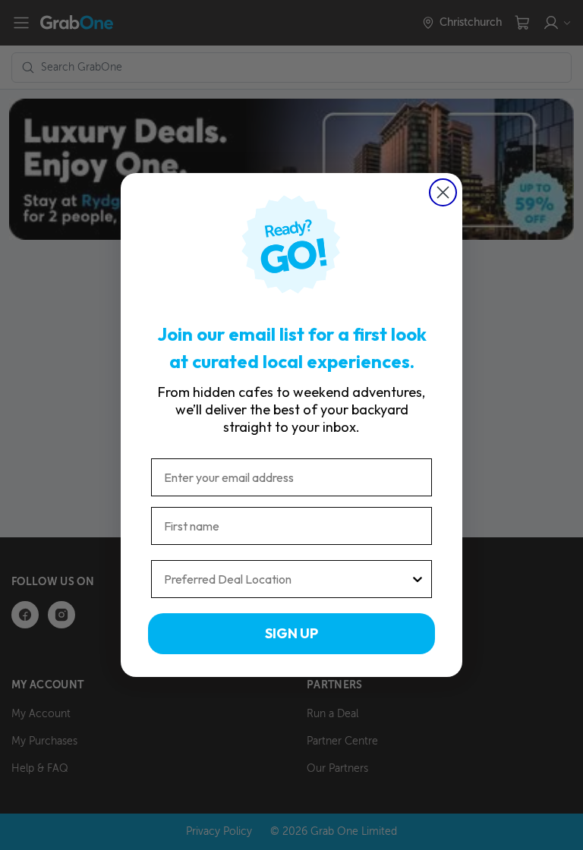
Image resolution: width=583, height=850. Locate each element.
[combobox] (287, 579)
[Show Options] (417, 579)
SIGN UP (291, 633)
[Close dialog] (443, 192)
